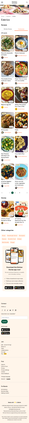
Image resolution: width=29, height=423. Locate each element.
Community (21, 29)
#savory (4, 239)
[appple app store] (9, 287)
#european (22, 235)
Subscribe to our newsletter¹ (8, 314)
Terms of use (4, 366)
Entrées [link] (14, 16)
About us (3, 346)
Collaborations (4, 350)
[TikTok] (8, 310)
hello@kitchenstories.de (14, 409)
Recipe (2, 16)
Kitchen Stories (8, 29)
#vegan (12, 242)
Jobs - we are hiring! (6, 344)
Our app (3, 352)
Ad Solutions (4, 389)
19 (19, 192)
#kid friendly (5, 242)
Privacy (3, 368)
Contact (3, 371)
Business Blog (4, 391)
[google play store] (19, 287)
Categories (8, 16)
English (8, 379)
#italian (19, 239)
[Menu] (2, 2)
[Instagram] (5, 310)
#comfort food (12, 239)
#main (3, 235)
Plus (3, 353)
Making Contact (5, 393)
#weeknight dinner (12, 235)
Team (2, 348)
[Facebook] (2, 310)
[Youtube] (10, 310)
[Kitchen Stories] (14, 2)
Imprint (3, 364)
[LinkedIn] (16, 310)
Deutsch (3, 379)
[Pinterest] (13, 310)
